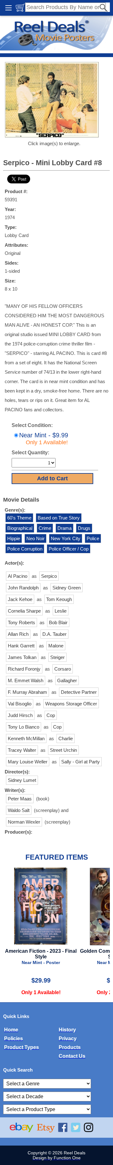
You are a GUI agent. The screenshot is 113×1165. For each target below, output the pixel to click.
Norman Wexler (24, 822)
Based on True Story (59, 517)
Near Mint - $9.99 (43, 438)
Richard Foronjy (24, 669)
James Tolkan (22, 657)
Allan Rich (18, 634)
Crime (45, 528)
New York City (65, 538)
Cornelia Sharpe (24, 611)
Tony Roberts (21, 622)
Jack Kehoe (20, 599)
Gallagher (67, 680)
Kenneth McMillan (26, 738)
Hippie (13, 538)
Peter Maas (20, 798)
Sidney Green (66, 587)
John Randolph (23, 587)
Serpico (49, 576)
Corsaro (62, 669)
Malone (55, 645)
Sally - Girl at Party (80, 761)
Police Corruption (24, 548)
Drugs (84, 528)
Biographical (19, 528)
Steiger (57, 657)
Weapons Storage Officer (71, 703)
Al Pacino (17, 576)
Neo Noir (35, 538)
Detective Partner (79, 692)
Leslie (61, 611)
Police (93, 538)
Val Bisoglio (19, 703)
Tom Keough (59, 599)
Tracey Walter (22, 750)
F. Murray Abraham (27, 692)
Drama (64, 528)
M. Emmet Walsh (25, 680)
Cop (50, 715)
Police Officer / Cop (69, 548)
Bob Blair (58, 622)
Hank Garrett (21, 645)
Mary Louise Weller (27, 761)
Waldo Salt (19, 810)
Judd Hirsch (20, 715)
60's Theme (19, 517)
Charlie (65, 738)
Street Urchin (63, 750)
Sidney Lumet (22, 780)
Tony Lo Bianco (23, 727)
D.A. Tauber (54, 634)
